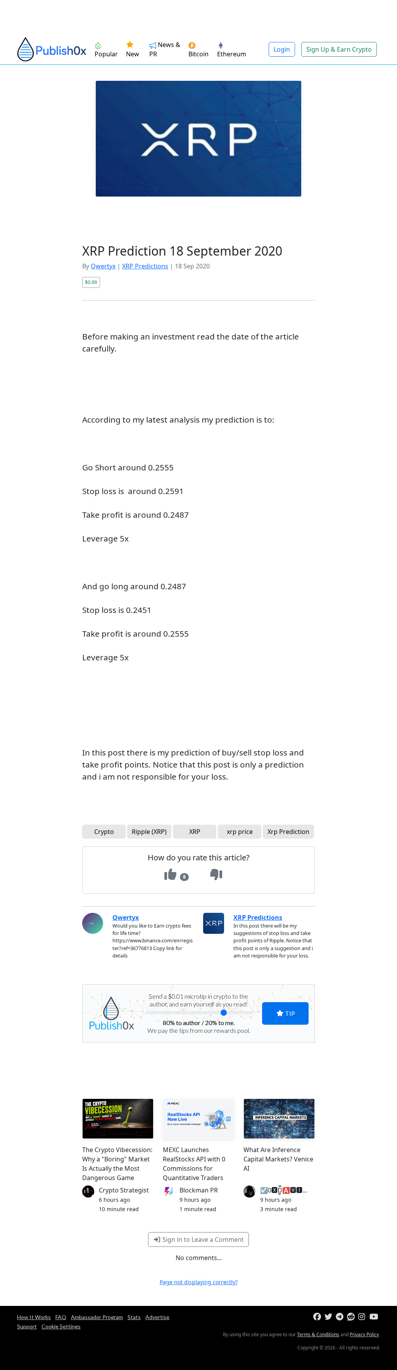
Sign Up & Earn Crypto (339, 49)
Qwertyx (103, 266)
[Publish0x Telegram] (340, 1317)
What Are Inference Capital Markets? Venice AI (278, 1159)
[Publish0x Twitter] (329, 1317)
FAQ (60, 1317)
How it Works (34, 1317)
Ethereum (231, 54)
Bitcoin (198, 54)
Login (282, 49)
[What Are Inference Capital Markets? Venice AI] (279, 1118)
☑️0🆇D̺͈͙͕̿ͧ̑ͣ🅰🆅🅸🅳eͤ (286, 1190)
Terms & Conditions (318, 1334)
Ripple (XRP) (149, 831)
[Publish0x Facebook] (318, 1317)
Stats (134, 1317)
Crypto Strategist (124, 1190)
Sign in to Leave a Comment (202, 1239)
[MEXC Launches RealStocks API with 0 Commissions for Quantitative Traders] (198, 1118)
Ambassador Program (97, 1317)
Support (27, 1326)
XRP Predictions (145, 266)
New (132, 54)
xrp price (240, 831)
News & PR (164, 49)
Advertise (157, 1317)
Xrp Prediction (288, 831)
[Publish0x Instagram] (363, 1317)
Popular (106, 54)
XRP (194, 831)
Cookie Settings (61, 1326)
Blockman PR (199, 1190)
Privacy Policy (364, 1334)
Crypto (104, 831)
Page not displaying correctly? (199, 1282)
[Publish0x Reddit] (351, 1317)
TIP (289, 1013)
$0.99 (91, 282)
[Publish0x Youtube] (374, 1317)
